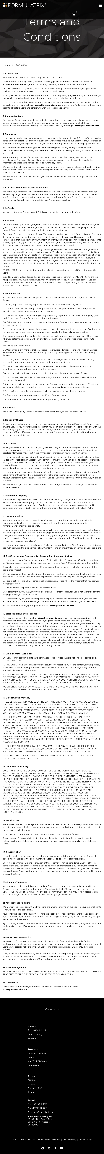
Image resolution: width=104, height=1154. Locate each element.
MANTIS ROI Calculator (39, 1061)
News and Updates (37, 1053)
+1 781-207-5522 (39, 1108)
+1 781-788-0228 (39, 1104)
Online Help (33, 1065)
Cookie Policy (85, 1140)
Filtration (32, 1038)
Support (31, 1092)
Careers (31, 1084)
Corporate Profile (36, 1088)
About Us (32, 1080)
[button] (52, 1009)
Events (31, 1057)
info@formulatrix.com (44, 1112)
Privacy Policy (69, 1140)
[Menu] (100, 5)
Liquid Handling (35, 1034)
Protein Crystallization (38, 1030)
